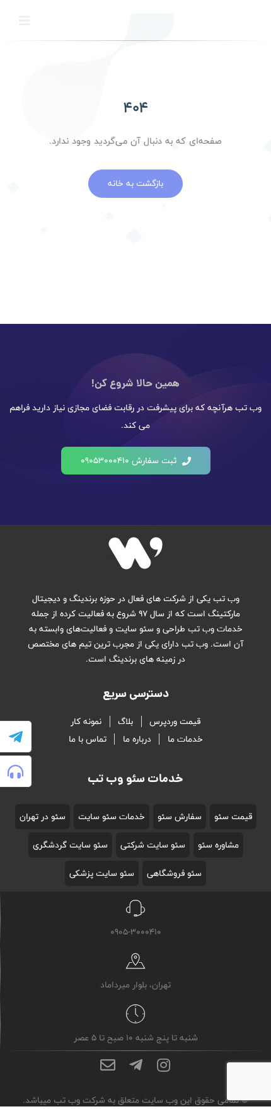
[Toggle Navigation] (24, 21)
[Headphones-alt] (16, 771)
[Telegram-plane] (16, 736)
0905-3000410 (135, 931)
